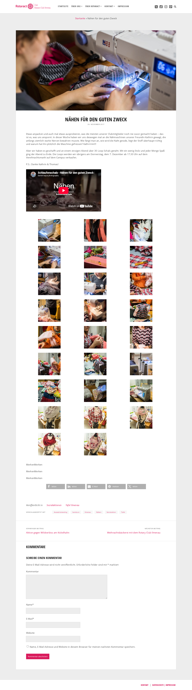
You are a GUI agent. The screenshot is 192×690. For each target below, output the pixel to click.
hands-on (75, 512)
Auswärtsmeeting (60, 512)
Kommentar (32, 571)
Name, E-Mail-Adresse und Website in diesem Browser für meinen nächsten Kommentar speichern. (82, 646)
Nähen (98, 512)
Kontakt (109, 6)
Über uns (76, 6)
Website (30, 632)
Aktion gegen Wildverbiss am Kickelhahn (47, 532)
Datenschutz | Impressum (164, 685)
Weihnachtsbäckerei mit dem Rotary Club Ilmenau (133, 532)
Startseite (63, 6)
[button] (55, 486)
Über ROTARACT (92, 6)
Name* (30, 604)
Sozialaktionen (54, 505)
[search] (175, 6)
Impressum (123, 6)
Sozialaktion (111, 512)
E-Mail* (30, 618)
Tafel (123, 512)
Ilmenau (88, 512)
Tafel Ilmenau (72, 505)
